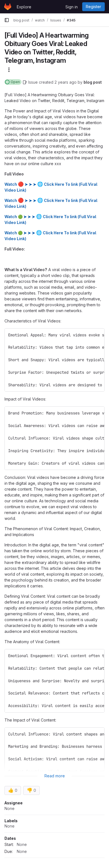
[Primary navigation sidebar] (6, 20)
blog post (93, 82)
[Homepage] (7, 6)
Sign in (71, 6)
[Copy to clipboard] (97, 335)
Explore (24, 6)
